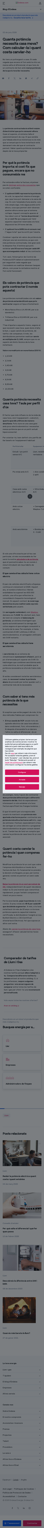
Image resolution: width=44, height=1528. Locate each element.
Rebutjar (22, 787)
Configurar (22, 772)
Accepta (22, 780)
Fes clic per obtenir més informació (21, 753)
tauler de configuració (14, 762)
